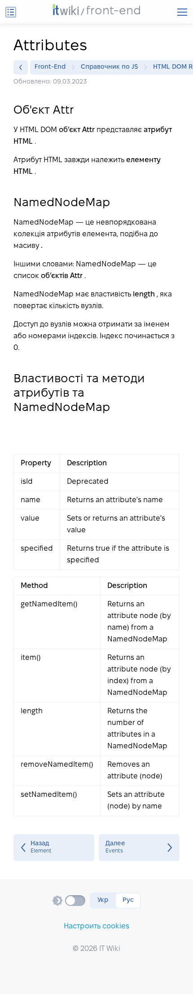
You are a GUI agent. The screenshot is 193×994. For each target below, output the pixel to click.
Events (139, 847)
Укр (102, 900)
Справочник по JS (109, 67)
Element (53, 847)
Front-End (50, 67)
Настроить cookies (96, 926)
